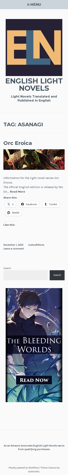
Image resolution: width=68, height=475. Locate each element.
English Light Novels (34, 84)
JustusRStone (36, 244)
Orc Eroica (17, 143)
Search (7, 268)
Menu (35, 4)
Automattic (33, 471)
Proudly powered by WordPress (23, 467)
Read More (17, 192)
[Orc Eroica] (34, 169)
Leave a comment (13, 248)
